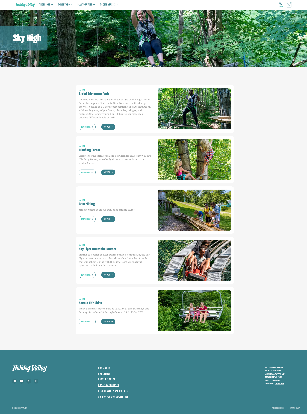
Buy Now (107, 127)
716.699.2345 (275, 380)
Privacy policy (295, 408)
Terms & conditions (278, 408)
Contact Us (104, 368)
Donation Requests (108, 385)
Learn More (86, 127)
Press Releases (106, 379)
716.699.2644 (279, 383)
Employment (105, 374)
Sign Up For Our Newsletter (113, 397)
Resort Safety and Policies (113, 391)
